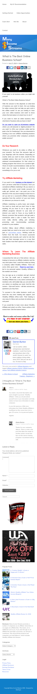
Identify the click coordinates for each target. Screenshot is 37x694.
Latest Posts (14, 338)
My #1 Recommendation (18, 4)
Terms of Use (6, 669)
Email (4, 480)
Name (4, 476)
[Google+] (10, 351)
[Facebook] (7, 351)
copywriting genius (14, 232)
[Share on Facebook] (7, 67)
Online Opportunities (23, 13)
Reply (25, 389)
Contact (5, 30)
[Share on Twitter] (11, 67)
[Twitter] (5, 351)
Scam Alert (6, 22)
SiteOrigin (18, 690)
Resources (5, 671)
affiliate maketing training (14, 368)
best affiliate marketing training (16, 370)
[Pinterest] (9, 353)
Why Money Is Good (10, 374)
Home (4, 4)
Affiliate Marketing (23, 366)
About (24, 22)
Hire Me (16, 22)
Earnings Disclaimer (8, 667)
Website (5, 485)
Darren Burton (23, 63)
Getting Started (7, 13)
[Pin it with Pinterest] (18, 67)
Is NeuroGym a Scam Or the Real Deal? (22, 607)
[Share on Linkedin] (22, 67)
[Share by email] (29, 67)
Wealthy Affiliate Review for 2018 (20, 614)
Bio (6, 338)
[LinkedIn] (6, 353)
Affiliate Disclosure (8, 665)
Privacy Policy (6, 663)
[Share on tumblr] (25, 67)
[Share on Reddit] (15, 67)
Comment (5, 458)
